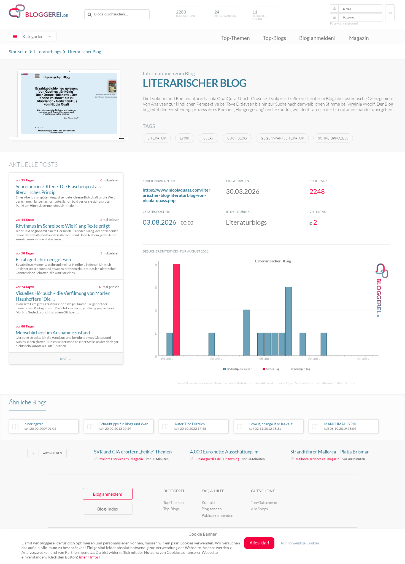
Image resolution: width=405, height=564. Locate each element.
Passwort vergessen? (344, 23)
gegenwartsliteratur (282, 138)
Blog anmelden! (317, 38)
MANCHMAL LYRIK (340, 426)
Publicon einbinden (217, 515)
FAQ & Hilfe (213, 490)
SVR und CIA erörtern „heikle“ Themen (133, 452)
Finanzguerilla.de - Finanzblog (217, 459)
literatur (156, 138)
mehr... (65, 358)
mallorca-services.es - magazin (121, 459)
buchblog (237, 138)
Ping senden (212, 508)
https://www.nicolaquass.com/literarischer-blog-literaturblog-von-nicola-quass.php (176, 195)
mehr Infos (89, 557)
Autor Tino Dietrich (190, 426)
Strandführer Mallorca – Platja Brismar (329, 452)
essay (208, 138)
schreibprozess (333, 138)
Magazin (359, 38)
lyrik (185, 138)
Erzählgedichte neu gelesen (43, 259)
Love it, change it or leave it (271, 426)
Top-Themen (235, 38)
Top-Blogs (274, 38)
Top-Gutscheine (264, 502)
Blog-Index (107, 508)
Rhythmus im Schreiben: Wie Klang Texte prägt (63, 226)
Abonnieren (52, 453)
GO (390, 13)
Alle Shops (259, 508)
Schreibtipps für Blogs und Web (123, 426)
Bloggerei (173, 490)
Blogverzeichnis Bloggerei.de (38, 11)
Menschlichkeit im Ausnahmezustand (53, 332)
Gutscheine (263, 490)
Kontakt (208, 502)
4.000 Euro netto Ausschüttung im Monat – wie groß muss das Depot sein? (229, 452)
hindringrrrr (40, 426)
